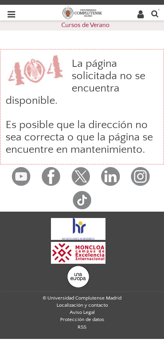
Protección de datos (82, 319)
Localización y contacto (82, 305)
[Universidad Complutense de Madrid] (82, 12)
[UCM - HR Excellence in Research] (78, 228)
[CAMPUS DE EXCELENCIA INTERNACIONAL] (78, 252)
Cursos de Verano (85, 25)
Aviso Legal (82, 312)
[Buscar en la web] (154, 13)
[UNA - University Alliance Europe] (78, 276)
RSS (82, 327)
